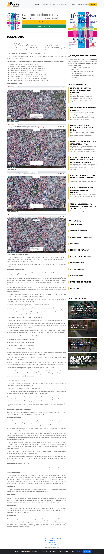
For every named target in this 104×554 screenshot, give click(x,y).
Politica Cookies (52, 544)
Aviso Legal (52, 542)
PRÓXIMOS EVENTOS (48, 4)
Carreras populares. (79, 256)
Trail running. (76, 224)
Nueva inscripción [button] (44, 26)
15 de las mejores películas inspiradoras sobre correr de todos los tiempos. (83, 206)
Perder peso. (75, 244)
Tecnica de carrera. (79, 231)
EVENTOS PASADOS (63, 4)
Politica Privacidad (52, 540)
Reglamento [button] (44, 22)
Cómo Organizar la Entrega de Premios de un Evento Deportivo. (83, 190)
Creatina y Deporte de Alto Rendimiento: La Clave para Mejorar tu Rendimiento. (81, 159)
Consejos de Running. (79, 237)
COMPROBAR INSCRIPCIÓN (80, 4)
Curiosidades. (76, 269)
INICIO (37, 4)
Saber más (78, 552)
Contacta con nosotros (52, 538)
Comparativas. (76, 275)
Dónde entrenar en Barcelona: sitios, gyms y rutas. (83, 143)
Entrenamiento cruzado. (81, 282)
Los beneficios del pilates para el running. (83, 109)
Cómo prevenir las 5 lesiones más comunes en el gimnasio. (82, 176)
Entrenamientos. (77, 263)
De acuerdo (87, 551)
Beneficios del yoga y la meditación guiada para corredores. (80, 90)
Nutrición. (74, 288)
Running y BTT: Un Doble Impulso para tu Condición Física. (81, 127)
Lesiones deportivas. (79, 250)
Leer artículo (74, 313)
